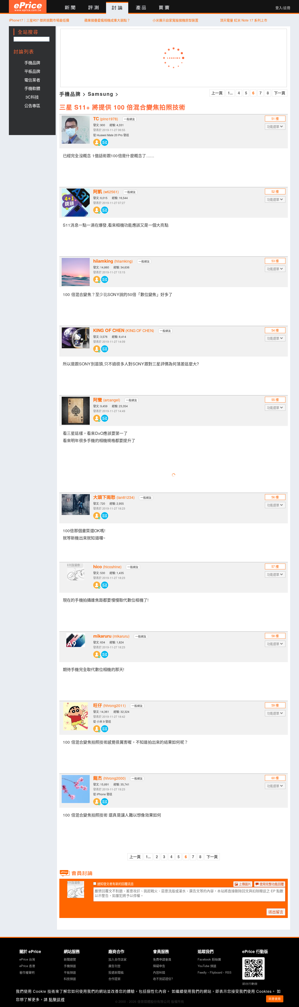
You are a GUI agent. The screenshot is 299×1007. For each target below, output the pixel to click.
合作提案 (114, 978)
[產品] (141, 8)
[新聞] (70, 8)
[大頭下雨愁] (76, 508)
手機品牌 (32, 62)
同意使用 (275, 999)
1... (230, 93)
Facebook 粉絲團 (209, 959)
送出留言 (275, 911)
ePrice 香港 (27, 966)
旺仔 (109, 705)
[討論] (117, 8)
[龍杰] (76, 789)
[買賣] (164, 8)
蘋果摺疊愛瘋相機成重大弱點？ (107, 20)
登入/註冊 (282, 7)
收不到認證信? (163, 978)
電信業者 (32, 80)
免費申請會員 (162, 959)
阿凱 (106, 192)
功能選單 (273, 126)
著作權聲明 (27, 972)
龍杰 (109, 778)
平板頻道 (70, 972)
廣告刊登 (114, 966)
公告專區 (32, 105)
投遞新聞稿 (116, 972)
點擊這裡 (57, 999)
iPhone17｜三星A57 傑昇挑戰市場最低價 (39, 20)
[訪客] (76, 895)
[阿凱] (76, 203)
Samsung (101, 93)
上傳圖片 (244, 884)
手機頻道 (70, 966)
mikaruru (111, 636)
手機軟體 (32, 88)
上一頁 (217, 93)
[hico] (76, 578)
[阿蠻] (76, 411)
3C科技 (32, 97)
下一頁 (279, 93)
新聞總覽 (70, 959)
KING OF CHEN (123, 330)
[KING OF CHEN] (76, 341)
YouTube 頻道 (207, 966)
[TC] (76, 130)
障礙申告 (159, 966)
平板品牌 (32, 71)
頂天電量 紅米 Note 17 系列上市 (243, 20)
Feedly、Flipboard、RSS (214, 972)
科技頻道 (70, 978)
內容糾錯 (159, 972)
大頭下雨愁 (114, 497)
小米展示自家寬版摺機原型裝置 (175, 20)
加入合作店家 (117, 959)
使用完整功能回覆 (271, 884)
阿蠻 (106, 400)
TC (105, 119)
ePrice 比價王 (27, 6)
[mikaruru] (76, 647)
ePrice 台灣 (27, 959)
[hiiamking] (76, 272)
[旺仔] (76, 716)
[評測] (93, 8)
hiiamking (113, 261)
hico (107, 567)
